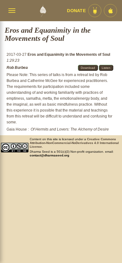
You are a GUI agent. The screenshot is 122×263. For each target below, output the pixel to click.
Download (88, 67)
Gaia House (17, 129)
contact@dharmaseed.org (49, 155)
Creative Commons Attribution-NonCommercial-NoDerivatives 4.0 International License (74, 142)
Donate (76, 10)
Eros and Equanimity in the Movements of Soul (69, 54)
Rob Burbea (17, 67)
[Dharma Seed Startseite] (43, 10)
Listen (106, 67)
